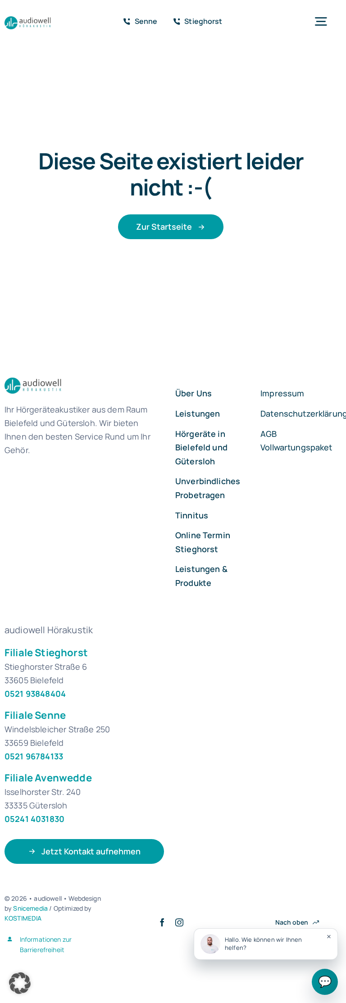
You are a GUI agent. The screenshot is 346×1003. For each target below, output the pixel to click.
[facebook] (162, 922)
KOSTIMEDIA (23, 918)
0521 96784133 (34, 756)
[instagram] (179, 922)
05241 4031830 (34, 818)
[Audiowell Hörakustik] (32, 18)
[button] (20, 983)
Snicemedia (30, 908)
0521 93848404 (35, 693)
